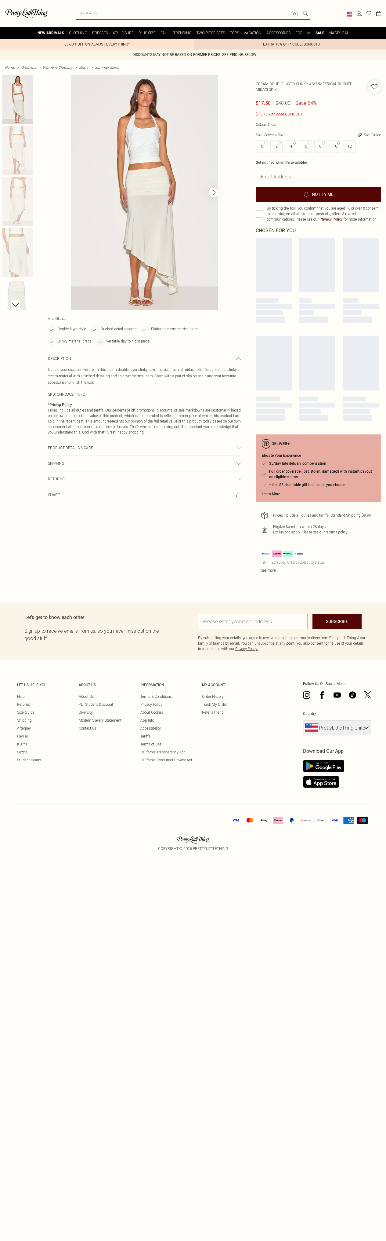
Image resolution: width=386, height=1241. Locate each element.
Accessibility (150, 728)
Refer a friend (213, 712)
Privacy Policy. (246, 648)
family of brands (211, 643)
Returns (23, 704)
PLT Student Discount (96, 704)
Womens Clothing (57, 67)
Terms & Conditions (156, 696)
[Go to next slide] (214, 192)
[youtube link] (337, 695)
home (10, 67)
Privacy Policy (331, 219)
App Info (147, 720)
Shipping (24, 720)
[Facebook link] (322, 695)
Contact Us (87, 728)
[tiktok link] (352, 695)
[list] (144, 192)
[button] (349, 14)
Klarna (22, 744)
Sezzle (22, 752)
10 (335, 146)
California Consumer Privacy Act (166, 760)
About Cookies (152, 712)
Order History (213, 696)
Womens (28, 67)
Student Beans (29, 760)
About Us (86, 696)
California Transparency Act (162, 752)
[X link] (367, 695)
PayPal (22, 736)
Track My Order (214, 704)
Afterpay (24, 728)
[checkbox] (259, 214)
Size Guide (25, 712)
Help (21, 696)
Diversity (86, 712)
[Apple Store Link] (323, 782)
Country (309, 714)
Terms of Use (150, 744)
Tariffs (145, 736)
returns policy (337, 532)
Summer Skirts (107, 67)
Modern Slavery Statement (100, 720)
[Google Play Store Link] (323, 766)
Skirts (83, 67)
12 (350, 146)
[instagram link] (306, 695)
